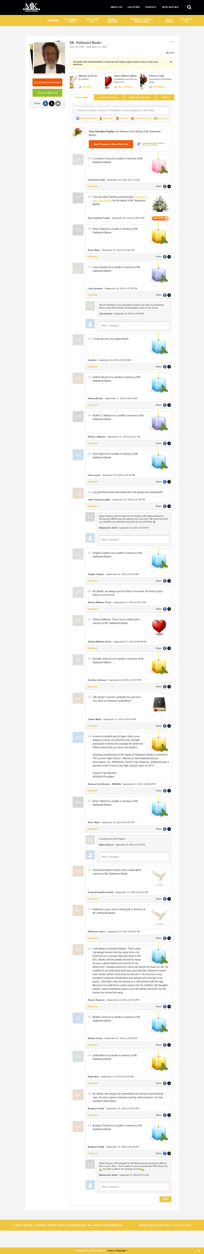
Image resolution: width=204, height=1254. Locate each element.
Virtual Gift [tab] (124, 118)
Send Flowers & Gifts (143, 118)
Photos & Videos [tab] (109, 97)
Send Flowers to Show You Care (111, 144)
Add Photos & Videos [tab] (88, 118)
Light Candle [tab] (108, 118)
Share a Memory (47, 93)
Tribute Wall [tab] (81, 97)
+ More (167, 97)
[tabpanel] (122, 653)
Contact (150, 7)
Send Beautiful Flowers (47, 82)
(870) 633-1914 (170, 7)
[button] (189, 7)
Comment (92, 186)
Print (165, 1199)
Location (134, 7)
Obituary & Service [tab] (140, 97)
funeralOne (181, 1225)
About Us (116, 7)
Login (171, 41)
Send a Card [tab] (163, 118)
